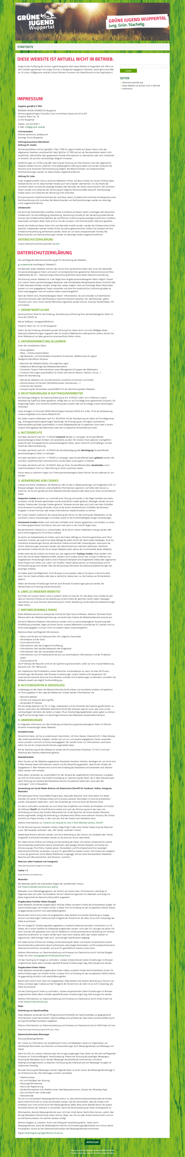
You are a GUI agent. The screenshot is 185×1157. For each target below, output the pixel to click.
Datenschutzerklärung (132, 82)
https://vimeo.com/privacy (36, 1001)
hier (57, 243)
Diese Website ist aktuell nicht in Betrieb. (141, 85)
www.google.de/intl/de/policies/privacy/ (52, 955)
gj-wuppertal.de (25, 264)
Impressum (127, 88)
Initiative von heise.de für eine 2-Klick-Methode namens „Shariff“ (73, 822)
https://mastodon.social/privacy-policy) (40, 886)
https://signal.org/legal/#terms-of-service (44, 1133)
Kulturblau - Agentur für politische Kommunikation (96, 1153)
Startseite (25, 47)
